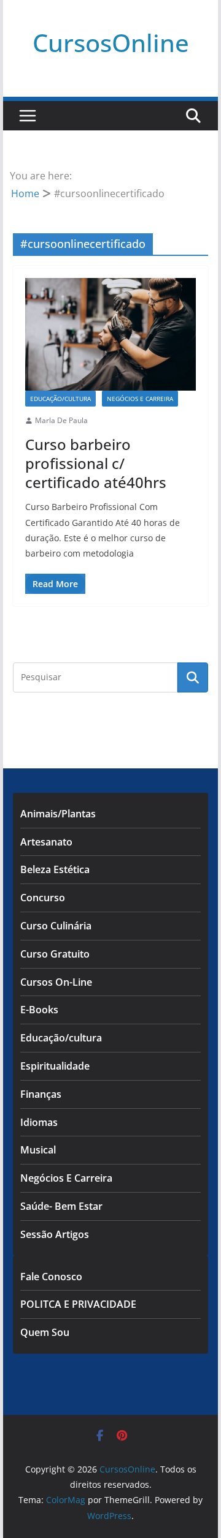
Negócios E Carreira (140, 398)
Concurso (42, 897)
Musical (38, 1150)
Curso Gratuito (55, 954)
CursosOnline (111, 42)
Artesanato (46, 842)
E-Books (39, 1009)
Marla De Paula (61, 420)
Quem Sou (44, 1332)
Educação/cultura (60, 398)
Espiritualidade (55, 1066)
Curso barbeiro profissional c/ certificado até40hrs (95, 463)
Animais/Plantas (58, 813)
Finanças (40, 1094)
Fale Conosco (51, 1276)
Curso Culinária (55, 925)
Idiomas (39, 1122)
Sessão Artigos (54, 1234)
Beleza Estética (55, 869)
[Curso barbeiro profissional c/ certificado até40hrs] (110, 334)
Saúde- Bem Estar (61, 1206)
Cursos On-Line (56, 982)
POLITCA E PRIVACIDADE (78, 1304)
